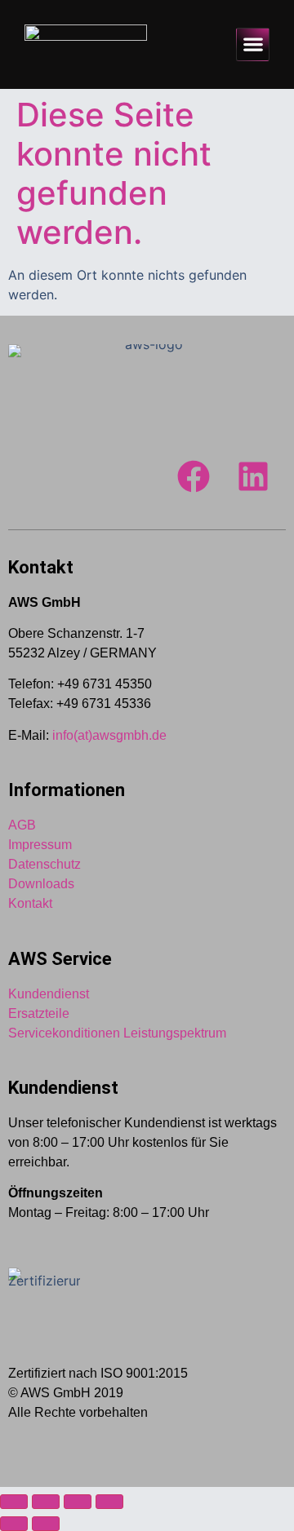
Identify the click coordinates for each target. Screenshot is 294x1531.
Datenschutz (44, 864)
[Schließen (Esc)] (109, 1501)
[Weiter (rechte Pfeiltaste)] (46, 1523)
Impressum (40, 845)
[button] (253, 44)
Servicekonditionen (64, 1033)
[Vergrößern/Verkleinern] (14, 1501)
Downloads (41, 884)
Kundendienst (48, 994)
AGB (22, 825)
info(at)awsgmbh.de (109, 735)
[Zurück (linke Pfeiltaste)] (14, 1523)
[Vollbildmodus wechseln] (46, 1501)
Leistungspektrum (174, 1033)
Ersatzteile (38, 1013)
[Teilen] (77, 1501)
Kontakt (30, 903)
